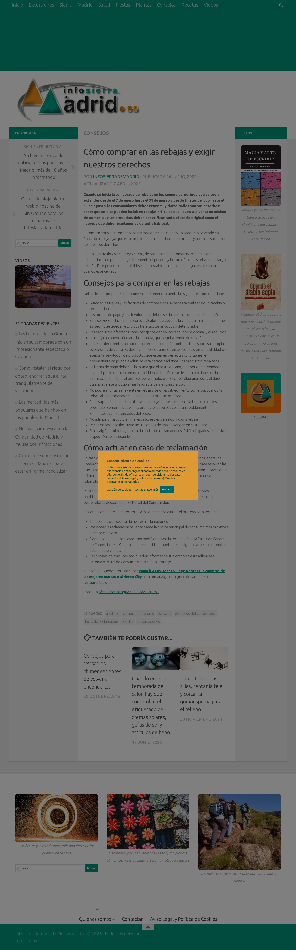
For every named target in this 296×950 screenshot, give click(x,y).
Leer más (153, 489)
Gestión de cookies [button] (119, 489)
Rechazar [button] (140, 489)
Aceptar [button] (167, 489)
